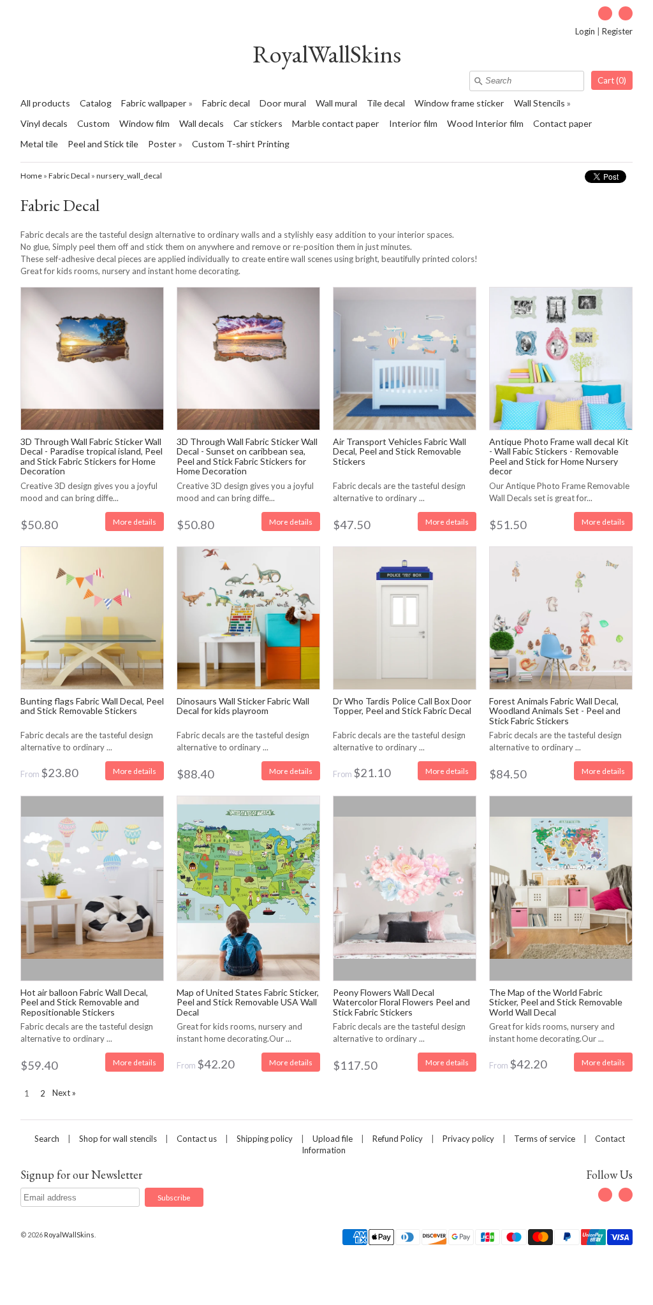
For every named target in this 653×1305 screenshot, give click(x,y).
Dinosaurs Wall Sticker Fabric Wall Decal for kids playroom (243, 706)
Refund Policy (397, 1139)
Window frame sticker (459, 103)
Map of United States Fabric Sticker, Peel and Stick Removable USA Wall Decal (248, 1002)
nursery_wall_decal (129, 175)
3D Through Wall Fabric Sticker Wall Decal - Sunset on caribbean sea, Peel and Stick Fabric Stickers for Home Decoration (247, 456)
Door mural (283, 103)
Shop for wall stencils (118, 1139)
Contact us (197, 1139)
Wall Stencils (539, 103)
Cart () (612, 80)
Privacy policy (468, 1139)
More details (134, 521)
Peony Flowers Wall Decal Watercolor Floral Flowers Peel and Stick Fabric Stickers (401, 1002)
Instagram (626, 13)
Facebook (605, 13)
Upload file (332, 1139)
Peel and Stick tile (103, 143)
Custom (93, 123)
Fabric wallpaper (154, 103)
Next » (64, 1093)
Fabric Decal (69, 175)
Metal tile (39, 143)
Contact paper (562, 123)
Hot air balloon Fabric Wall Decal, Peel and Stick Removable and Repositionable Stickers (84, 1002)
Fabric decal (226, 103)
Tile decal (386, 103)
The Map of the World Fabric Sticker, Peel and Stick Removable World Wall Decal (555, 1002)
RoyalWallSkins (327, 54)
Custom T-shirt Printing (241, 143)
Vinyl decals (44, 123)
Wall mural (336, 103)
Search (46, 1139)
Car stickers (257, 123)
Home (31, 175)
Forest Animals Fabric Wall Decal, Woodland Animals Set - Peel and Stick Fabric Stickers (554, 711)
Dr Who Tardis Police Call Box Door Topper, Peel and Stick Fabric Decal (402, 706)
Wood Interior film (485, 123)
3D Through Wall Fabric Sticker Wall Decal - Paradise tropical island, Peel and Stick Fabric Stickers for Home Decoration (91, 456)
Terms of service (544, 1139)
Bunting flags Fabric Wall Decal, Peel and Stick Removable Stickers (92, 706)
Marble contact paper (335, 123)
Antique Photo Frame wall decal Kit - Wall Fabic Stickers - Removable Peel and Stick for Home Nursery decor (559, 456)
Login (585, 31)
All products (45, 103)
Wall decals (201, 123)
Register (617, 31)
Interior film (413, 123)
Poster (162, 143)
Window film (144, 123)
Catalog (96, 103)
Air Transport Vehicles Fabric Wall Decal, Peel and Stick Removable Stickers (399, 451)
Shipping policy (265, 1139)
